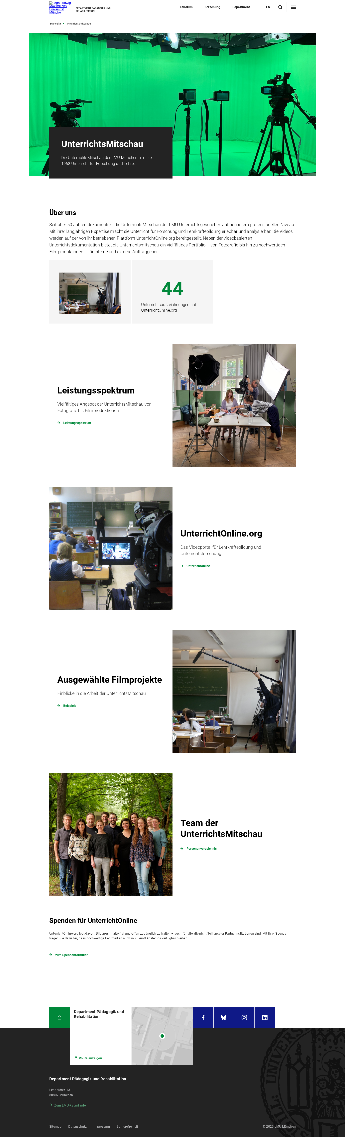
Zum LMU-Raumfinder (70, 1105)
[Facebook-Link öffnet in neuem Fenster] (203, 1017)
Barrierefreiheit (127, 1126)
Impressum (101, 1126)
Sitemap (55, 1126)
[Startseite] (59, 1017)
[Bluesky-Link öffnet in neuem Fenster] (224, 1017)
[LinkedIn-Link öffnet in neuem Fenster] (265, 1017)
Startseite (55, 23)
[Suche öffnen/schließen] (280, 7)
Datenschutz (77, 1126)
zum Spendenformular (71, 955)
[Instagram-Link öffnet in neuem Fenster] (244, 1017)
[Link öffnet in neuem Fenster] (131, 1036)
